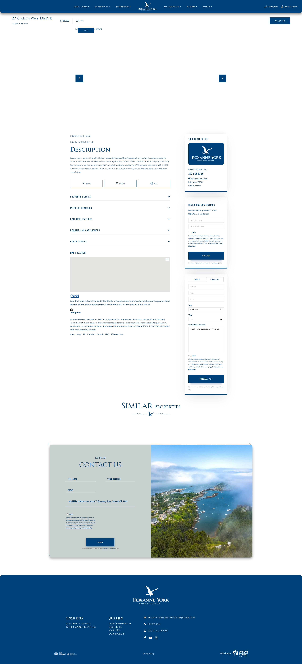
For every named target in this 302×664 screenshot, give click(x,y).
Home (72, 334)
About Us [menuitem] (206, 6)
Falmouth (100, 334)
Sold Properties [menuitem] (101, 6)
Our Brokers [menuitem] (116, 633)
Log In (286, 6)
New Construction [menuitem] (171, 6)
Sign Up (294, 6)
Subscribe (206, 255)
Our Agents (198, 185)
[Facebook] (145, 638)
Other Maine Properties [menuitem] (81, 627)
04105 (107, 334)
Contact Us (191, 185)
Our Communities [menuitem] (122, 6)
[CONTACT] (280, 20)
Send (100, 542)
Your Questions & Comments (196, 325)
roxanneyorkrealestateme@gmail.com (171, 617)
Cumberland (91, 334)
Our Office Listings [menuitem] (78, 623)
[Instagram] (156, 638)
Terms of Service (219, 387)
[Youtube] (150, 638)
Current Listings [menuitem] (80, 6)
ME (84, 334)
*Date (190, 305)
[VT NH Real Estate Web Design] (234, 653)
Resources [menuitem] (191, 6)
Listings (78, 334)
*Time (190, 315)
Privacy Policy (75, 312)
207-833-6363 (272, 6)
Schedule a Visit (214, 279)
